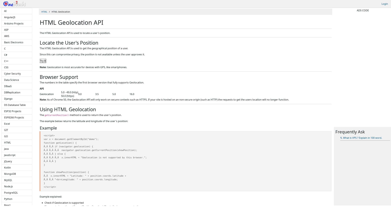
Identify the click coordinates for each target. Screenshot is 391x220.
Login (385, 4)
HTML (44, 11)
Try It (43, 60)
